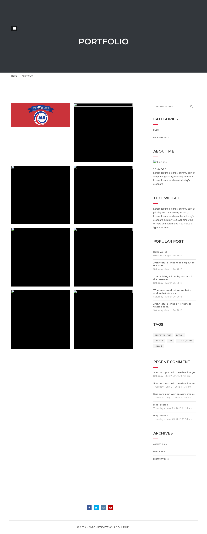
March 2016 (159, 451)
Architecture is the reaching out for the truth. (174, 264)
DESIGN (179, 335)
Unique (159, 346)
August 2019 (160, 444)
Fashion (159, 341)
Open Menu (14, 28)
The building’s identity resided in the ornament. (173, 278)
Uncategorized (161, 137)
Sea (170, 341)
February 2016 (161, 459)
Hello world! (160, 252)
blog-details (160, 404)
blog (156, 130)
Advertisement (163, 335)
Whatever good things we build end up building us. (172, 291)
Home (14, 76)
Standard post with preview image (174, 372)
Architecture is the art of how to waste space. (172, 305)
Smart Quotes (185, 341)
